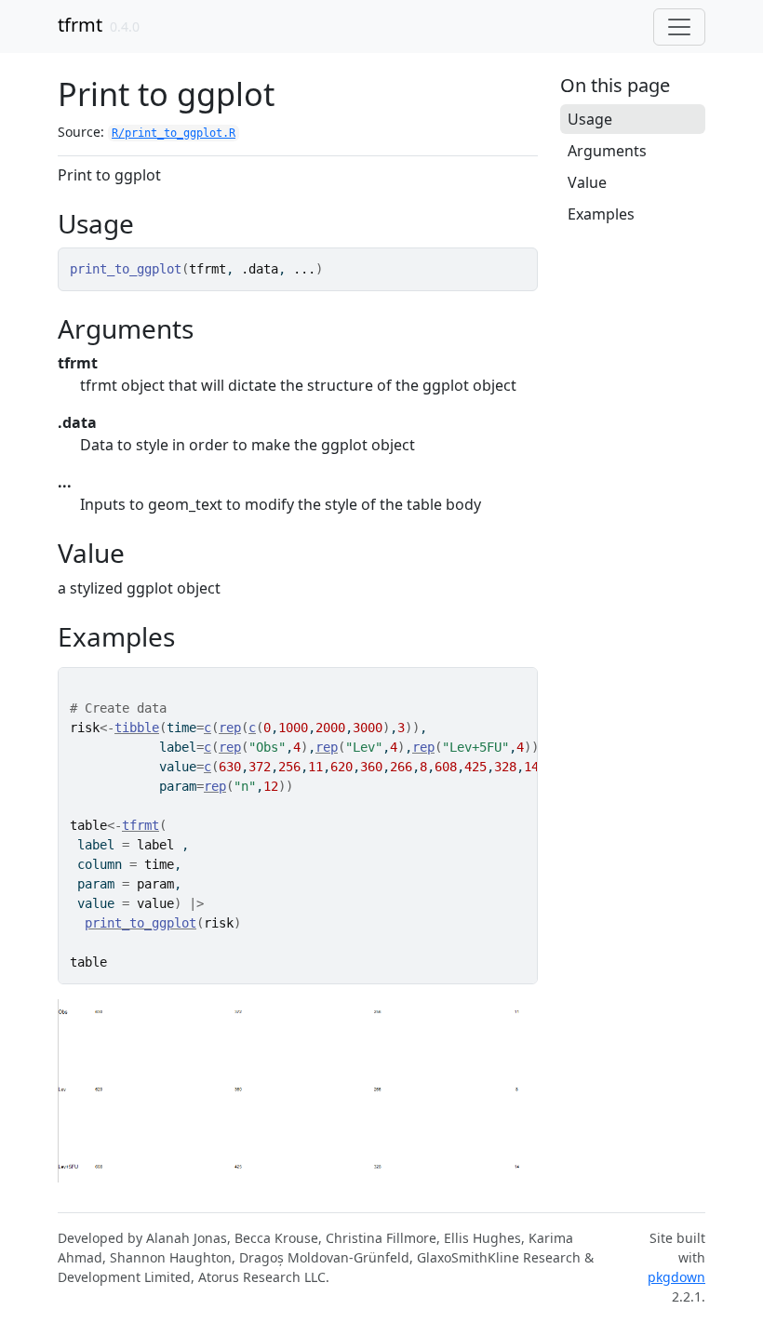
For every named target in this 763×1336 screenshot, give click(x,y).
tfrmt (80, 24)
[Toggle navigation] (679, 27)
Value (587, 182)
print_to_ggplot (140, 922)
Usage (590, 119)
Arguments (607, 150)
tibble (136, 727)
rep (230, 727)
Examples (601, 214)
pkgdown (676, 1277)
